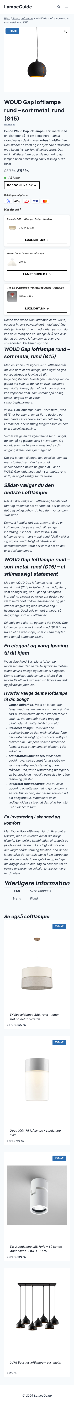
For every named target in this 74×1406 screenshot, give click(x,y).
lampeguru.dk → (37, 274)
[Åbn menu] (67, 6)
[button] (65, 31)
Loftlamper (9, 124)
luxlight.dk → (37, 240)
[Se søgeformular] (59, 7)
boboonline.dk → (21, 185)
